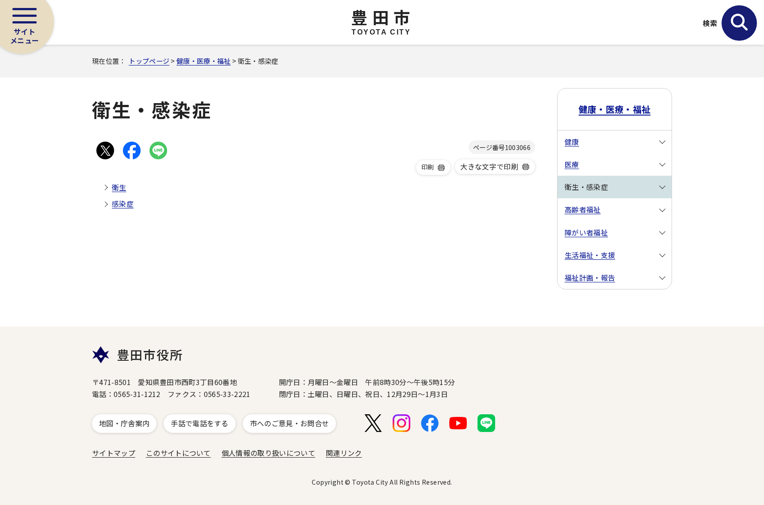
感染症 (123, 203)
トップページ (149, 61)
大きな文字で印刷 (489, 166)
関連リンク (344, 452)
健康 (572, 141)
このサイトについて (178, 452)
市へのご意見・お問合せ (289, 423)
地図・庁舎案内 (124, 423)
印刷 (427, 166)
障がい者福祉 (586, 232)
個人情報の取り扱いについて (268, 452)
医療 (572, 164)
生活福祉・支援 (590, 255)
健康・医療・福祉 (203, 61)
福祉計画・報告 (590, 277)
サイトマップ (113, 452)
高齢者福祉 (583, 209)
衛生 (119, 187)
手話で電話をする (200, 423)
